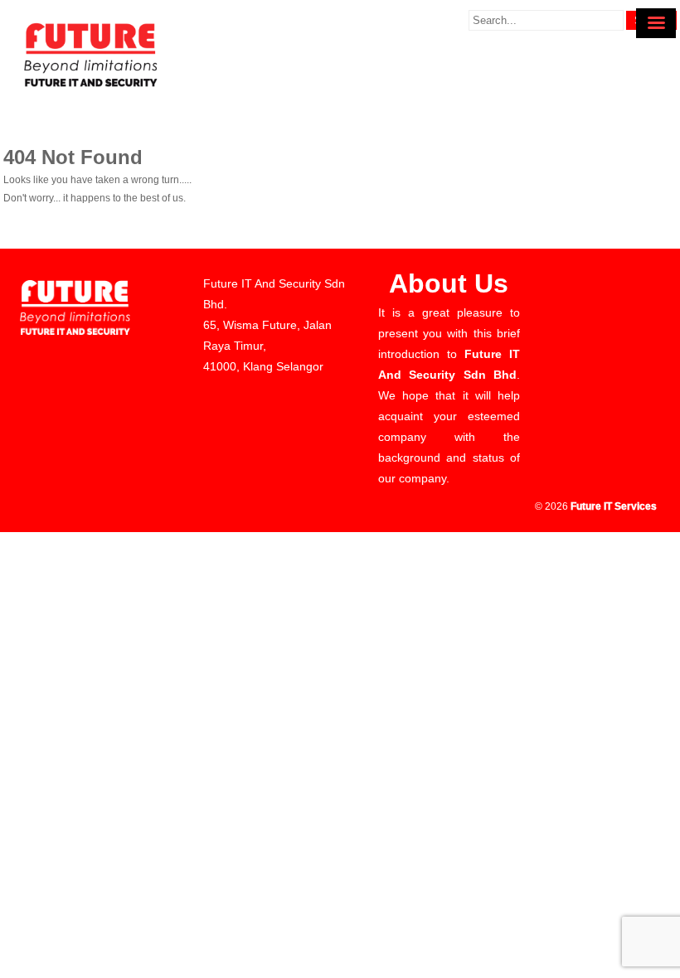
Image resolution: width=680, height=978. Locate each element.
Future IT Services (614, 506)
